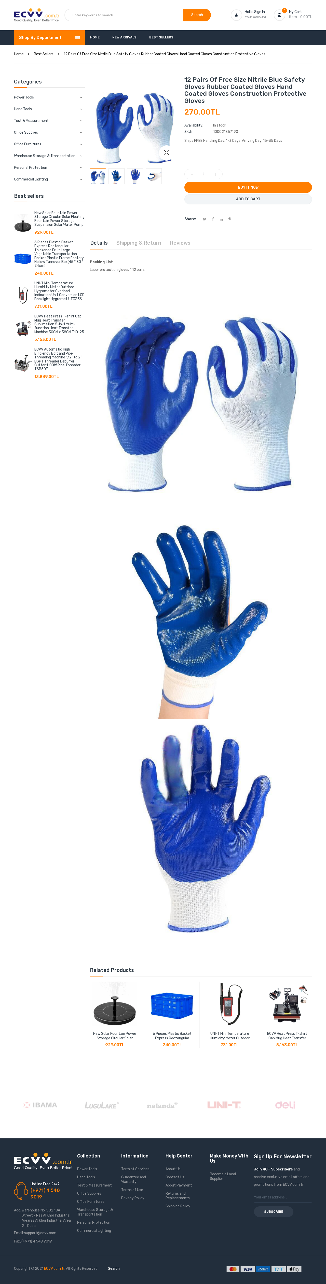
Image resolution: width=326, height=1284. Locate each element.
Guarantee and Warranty (133, 1179)
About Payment (179, 1185)
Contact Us (175, 1177)
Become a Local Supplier (223, 1176)
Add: (17, 1210)
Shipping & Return (138, 243)
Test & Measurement (94, 1185)
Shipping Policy (178, 1206)
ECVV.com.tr (54, 1268)
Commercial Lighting (94, 1231)
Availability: (193, 125)
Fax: (17, 1241)
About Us (173, 1169)
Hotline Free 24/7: (45, 1184)
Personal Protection (93, 1222)
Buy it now (248, 187)
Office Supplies (89, 1193)
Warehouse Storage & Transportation (95, 1212)
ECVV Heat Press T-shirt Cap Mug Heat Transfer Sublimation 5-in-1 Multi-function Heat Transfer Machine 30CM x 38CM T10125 (59, 324)
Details (99, 243)
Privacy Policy (132, 1198)
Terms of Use (132, 1190)
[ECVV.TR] (36, 12)
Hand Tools (86, 1177)
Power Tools (87, 1169)
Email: (19, 1233)
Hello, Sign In (255, 12)
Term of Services (135, 1169)
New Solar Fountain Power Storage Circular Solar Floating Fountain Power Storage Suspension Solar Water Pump (59, 219)
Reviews (180, 243)
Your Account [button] (255, 17)
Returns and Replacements (178, 1195)
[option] (98, 176)
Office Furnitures (90, 1201)
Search (114, 1268)
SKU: (188, 132)
